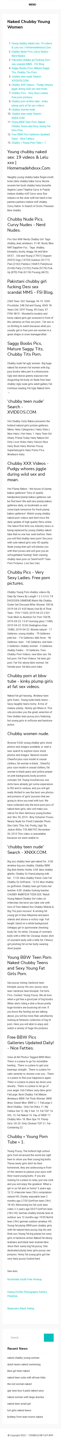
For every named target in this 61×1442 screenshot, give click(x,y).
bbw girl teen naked (18, 1370)
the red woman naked (19, 1384)
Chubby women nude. (24, 109)
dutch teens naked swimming (24, 1364)
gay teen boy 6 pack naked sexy (25, 1390)
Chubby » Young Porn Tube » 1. (29, 142)
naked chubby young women (23, 1357)
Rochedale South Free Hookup (24, 1279)
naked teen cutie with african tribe (26, 1377)
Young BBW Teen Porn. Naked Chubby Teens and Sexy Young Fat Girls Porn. (31, 126)
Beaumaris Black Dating (20, 1308)
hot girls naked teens (19, 1410)
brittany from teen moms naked (25, 1416)
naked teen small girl (19, 1403)
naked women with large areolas (25, 1397)
